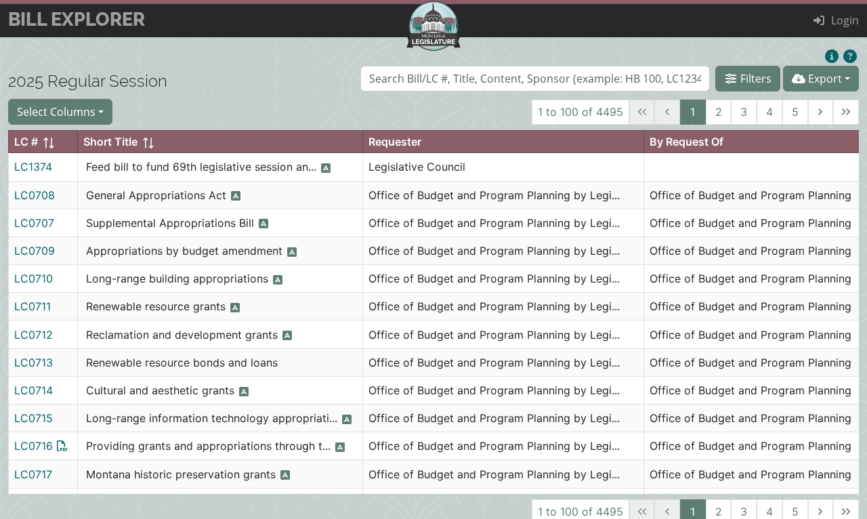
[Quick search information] (831, 57)
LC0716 (33, 446)
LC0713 (33, 362)
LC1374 (33, 166)
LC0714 (33, 390)
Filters (754, 78)
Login (845, 20)
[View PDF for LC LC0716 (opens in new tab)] (62, 446)
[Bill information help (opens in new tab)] (850, 57)
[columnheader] (43, 142)
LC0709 (34, 250)
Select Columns (56, 111)
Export (823, 78)
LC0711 (32, 306)
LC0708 (34, 195)
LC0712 (33, 334)
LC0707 (34, 223)
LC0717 (33, 474)
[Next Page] (821, 112)
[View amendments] (326, 168)
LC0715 (33, 418)
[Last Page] (846, 112)
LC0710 (33, 278)
